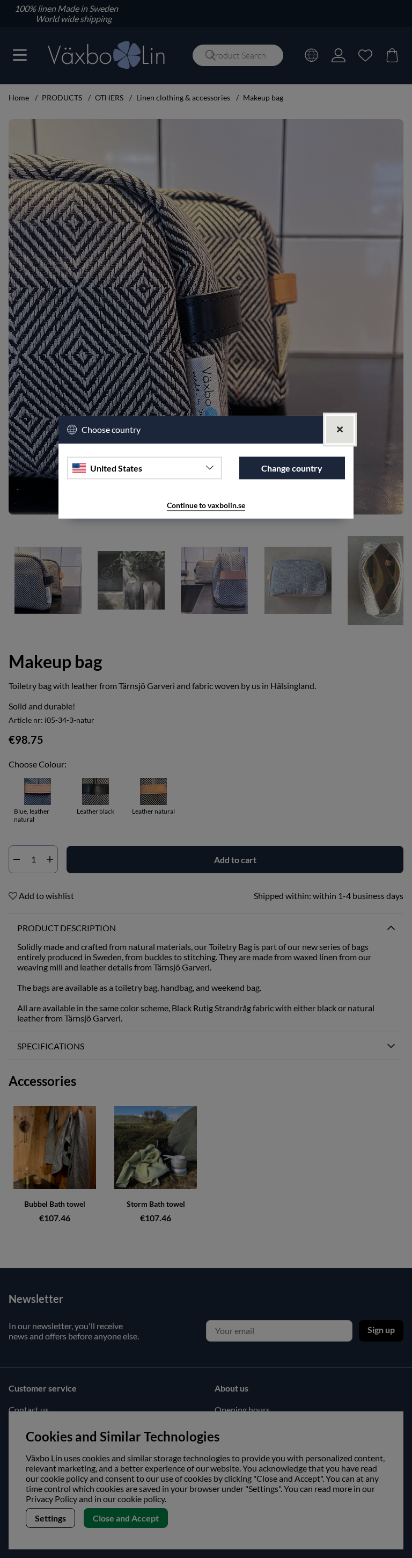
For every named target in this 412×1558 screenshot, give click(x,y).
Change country (291, 468)
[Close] (340, 430)
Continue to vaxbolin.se (206, 505)
